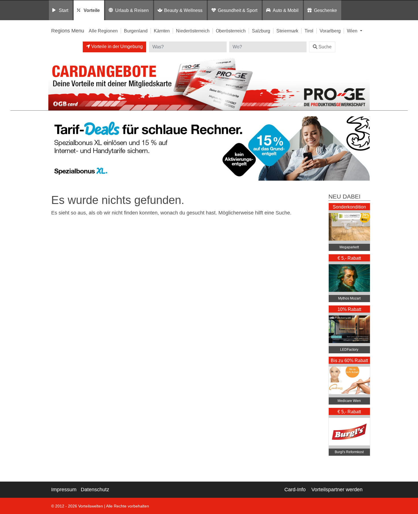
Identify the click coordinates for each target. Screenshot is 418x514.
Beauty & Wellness (183, 10)
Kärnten (162, 30)
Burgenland (136, 30)
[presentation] (53, 148)
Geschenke (325, 10)
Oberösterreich (231, 30)
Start (63, 10)
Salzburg (261, 30)
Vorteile (92, 10)
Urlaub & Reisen (132, 10)
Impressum (63, 489)
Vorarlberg (330, 30)
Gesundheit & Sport (237, 10)
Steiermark (287, 30)
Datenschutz (95, 489)
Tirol (309, 30)
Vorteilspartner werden (337, 489)
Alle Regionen (103, 30)
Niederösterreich (193, 30)
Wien (353, 30)
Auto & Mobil (286, 10)
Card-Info (295, 489)
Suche (325, 46)
